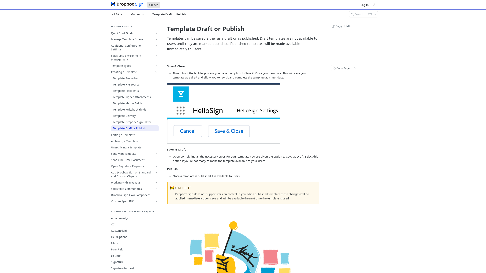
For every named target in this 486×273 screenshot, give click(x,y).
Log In (365, 5)
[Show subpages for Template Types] (156, 65)
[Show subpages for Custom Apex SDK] (156, 201)
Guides (153, 5)
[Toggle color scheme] (375, 5)
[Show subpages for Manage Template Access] (156, 39)
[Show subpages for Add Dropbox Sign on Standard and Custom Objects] (156, 172)
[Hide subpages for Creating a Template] (156, 72)
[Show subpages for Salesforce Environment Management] (156, 55)
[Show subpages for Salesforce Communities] (156, 188)
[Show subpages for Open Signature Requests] (156, 166)
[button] (223, 113)
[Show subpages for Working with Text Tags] (156, 182)
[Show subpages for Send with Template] (156, 153)
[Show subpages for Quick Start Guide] (156, 33)
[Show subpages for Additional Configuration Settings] (156, 45)
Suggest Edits (343, 26)
